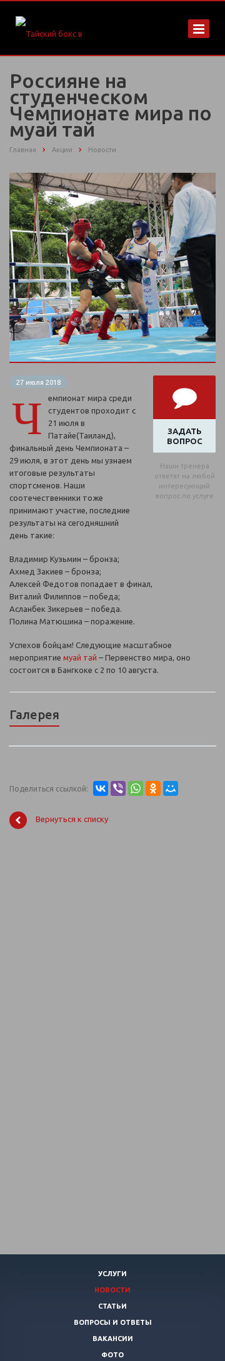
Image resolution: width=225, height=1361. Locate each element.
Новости (112, 1290)
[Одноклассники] (153, 788)
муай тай (80, 657)
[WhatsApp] (135, 788)
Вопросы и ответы (113, 1322)
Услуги (112, 1273)
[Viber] (118, 788)
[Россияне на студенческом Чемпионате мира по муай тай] (112, 179)
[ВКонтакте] (100, 788)
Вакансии (112, 1338)
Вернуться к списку (72, 819)
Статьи (112, 1306)
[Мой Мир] (170, 788)
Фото (112, 1355)
